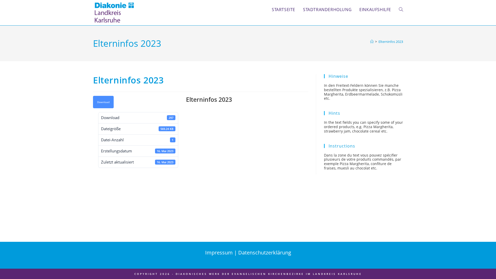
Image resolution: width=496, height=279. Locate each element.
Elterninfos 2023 (390, 41)
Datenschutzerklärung (264, 252)
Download (103, 102)
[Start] (372, 41)
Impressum (219, 252)
